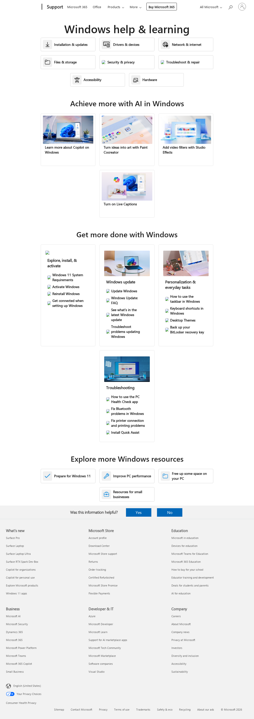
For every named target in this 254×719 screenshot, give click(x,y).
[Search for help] (230, 6)
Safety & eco (164, 709)
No (169, 512)
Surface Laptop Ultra (18, 554)
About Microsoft (181, 624)
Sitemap (59, 709)
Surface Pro (13, 538)
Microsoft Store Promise (103, 585)
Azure (92, 616)
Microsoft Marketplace (102, 656)
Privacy (103, 709)
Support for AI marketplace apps (108, 640)
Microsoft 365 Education (186, 561)
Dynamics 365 (14, 632)
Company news (180, 632)
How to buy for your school (187, 569)
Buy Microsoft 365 (162, 7)
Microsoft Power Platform (21, 648)
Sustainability (179, 671)
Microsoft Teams (16, 656)
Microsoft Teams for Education (189, 554)
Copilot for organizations (21, 569)
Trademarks (143, 709)
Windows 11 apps (16, 593)
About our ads (205, 709)
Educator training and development (192, 577)
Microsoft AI (13, 616)
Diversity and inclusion (185, 656)
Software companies (101, 664)
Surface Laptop (15, 546)
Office (97, 7)
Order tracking (97, 569)
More (134, 7)
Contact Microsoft (81, 709)
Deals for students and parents (190, 585)
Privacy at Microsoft (183, 640)
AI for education (180, 593)
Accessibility (178, 664)
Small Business (15, 671)
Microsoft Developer (101, 624)
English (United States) (27, 686)
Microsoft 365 (77, 7)
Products (114, 7)
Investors (176, 648)
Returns (93, 561)
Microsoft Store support (103, 554)
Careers (176, 616)
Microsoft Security (17, 624)
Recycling (184, 709)
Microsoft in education (184, 538)
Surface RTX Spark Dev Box (22, 561)
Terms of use (121, 709)
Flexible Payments (99, 593)
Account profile (98, 538)
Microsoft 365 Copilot (19, 664)
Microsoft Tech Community (105, 648)
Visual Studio (96, 671)
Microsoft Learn (98, 632)
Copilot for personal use (20, 577)
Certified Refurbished (101, 577)
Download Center (99, 546)
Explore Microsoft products (22, 585)
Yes (139, 512)
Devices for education (184, 546)
